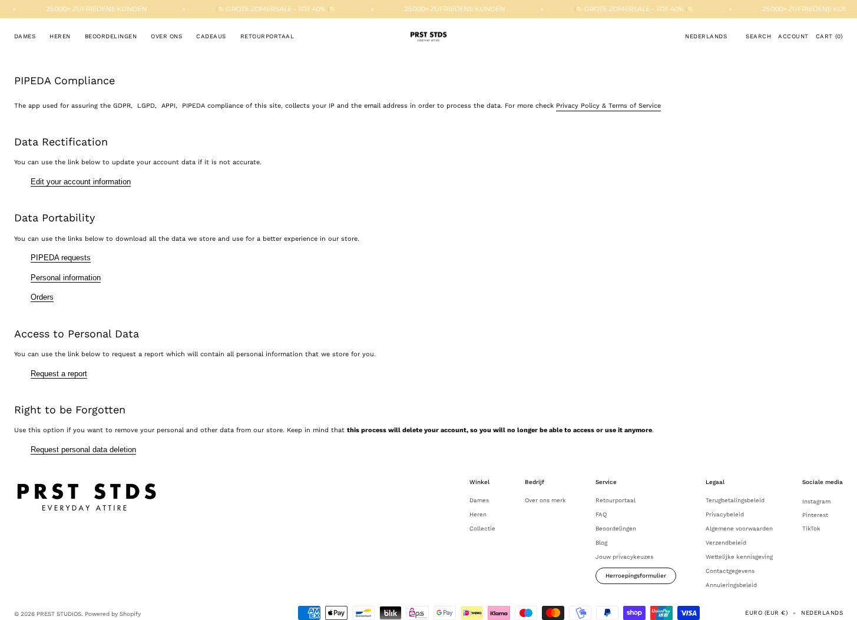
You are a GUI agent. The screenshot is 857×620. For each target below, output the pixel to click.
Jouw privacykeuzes (624, 556)
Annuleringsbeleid (731, 585)
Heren (478, 514)
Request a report (59, 373)
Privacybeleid (725, 514)
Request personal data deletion (83, 449)
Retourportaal (615, 500)
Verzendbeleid (726, 542)
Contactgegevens (730, 571)
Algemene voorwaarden (739, 528)
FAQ (601, 514)
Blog (601, 542)
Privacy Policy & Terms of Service (608, 106)
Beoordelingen (615, 528)
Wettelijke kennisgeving (739, 556)
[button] (706, 36)
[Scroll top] (839, 602)
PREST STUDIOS (59, 614)
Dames (479, 500)
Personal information (66, 277)
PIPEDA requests (61, 257)
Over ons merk (545, 500)
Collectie (482, 528)
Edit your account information (81, 181)
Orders (42, 297)
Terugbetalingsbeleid (735, 500)
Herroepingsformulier (635, 575)
